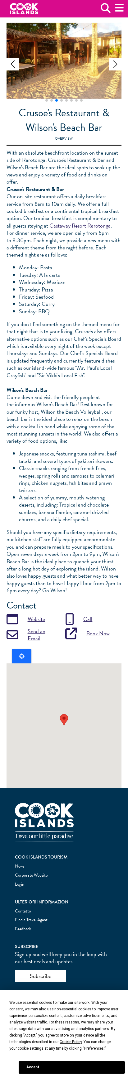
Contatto (23, 911)
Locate (21, 656)
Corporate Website (31, 875)
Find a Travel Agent (31, 920)
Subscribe (40, 976)
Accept (32, 1067)
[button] (13, 64)
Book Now (98, 633)
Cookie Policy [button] (71, 1042)
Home (24, 9)
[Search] (106, 10)
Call (87, 619)
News (19, 866)
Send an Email (36, 635)
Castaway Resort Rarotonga (80, 225)
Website (36, 619)
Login (19, 884)
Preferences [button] (94, 1048)
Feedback (23, 929)
